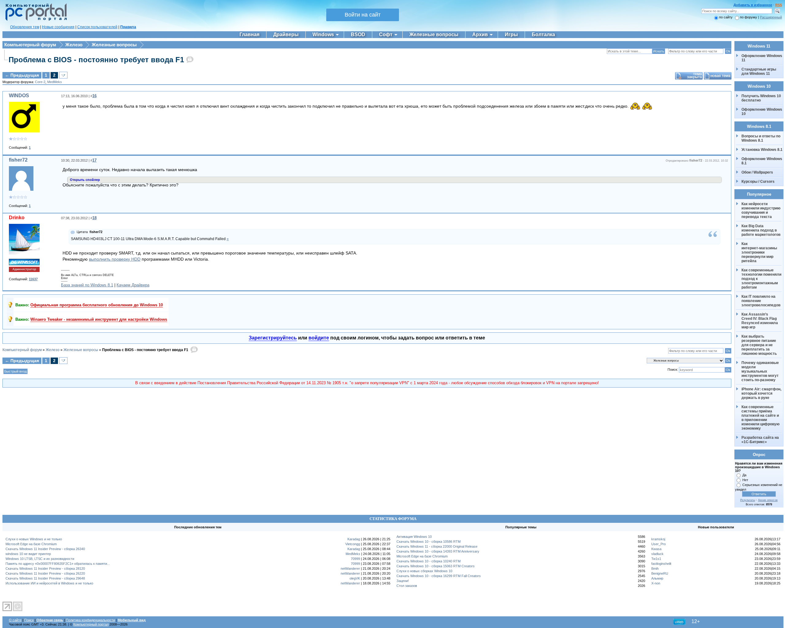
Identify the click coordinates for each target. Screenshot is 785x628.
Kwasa (656, 549)
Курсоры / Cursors (758, 181)
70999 (355, 559)
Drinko (17, 217)
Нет (745, 480)
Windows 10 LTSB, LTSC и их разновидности (40, 559)
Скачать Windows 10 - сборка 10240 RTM (428, 561)
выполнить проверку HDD (114, 259)
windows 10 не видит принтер (28, 554)
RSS (778, 5)
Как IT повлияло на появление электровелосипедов (760, 300)
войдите (318, 337)
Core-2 (40, 82)
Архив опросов (768, 500)
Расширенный (771, 17)
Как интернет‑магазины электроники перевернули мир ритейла (759, 252)
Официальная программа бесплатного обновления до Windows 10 (96, 305)
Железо (73, 44)
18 (94, 218)
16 (94, 96)
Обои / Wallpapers (757, 172)
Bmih (655, 568)
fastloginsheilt (661, 563)
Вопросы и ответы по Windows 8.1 (760, 138)
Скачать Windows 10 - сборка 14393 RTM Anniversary (437, 551)
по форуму (749, 17)
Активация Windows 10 (414, 536)
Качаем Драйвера (133, 285)
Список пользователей (97, 27)
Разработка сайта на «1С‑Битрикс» (760, 439)
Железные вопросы (114, 44)
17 (94, 160)
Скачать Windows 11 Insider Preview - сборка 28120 (45, 568)
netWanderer (350, 568)
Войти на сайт (363, 15)
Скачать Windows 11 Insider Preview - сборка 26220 (45, 573)
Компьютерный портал (91, 624)
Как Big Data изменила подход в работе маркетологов (760, 230)
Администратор (24, 269)
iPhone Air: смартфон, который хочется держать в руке (761, 393)
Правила (128, 27)
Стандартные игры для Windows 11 (758, 71)
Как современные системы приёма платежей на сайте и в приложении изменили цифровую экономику (760, 418)
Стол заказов (406, 586)
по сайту (726, 17)
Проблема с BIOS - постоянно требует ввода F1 (96, 60)
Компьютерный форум (30, 44)
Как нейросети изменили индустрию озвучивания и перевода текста (761, 210)
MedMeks (54, 82)
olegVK (355, 578)
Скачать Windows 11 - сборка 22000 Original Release (436, 546)
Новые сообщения (58, 27)
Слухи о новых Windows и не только (34, 539)
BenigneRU (659, 573)
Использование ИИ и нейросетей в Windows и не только (49, 583)
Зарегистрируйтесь (273, 337)
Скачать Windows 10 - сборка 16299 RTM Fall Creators (438, 576)
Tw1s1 (656, 559)
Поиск (29, 620)
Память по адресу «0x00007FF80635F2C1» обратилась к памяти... (58, 563)
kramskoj (658, 539)
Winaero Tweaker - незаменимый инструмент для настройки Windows (98, 319)
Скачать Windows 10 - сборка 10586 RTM (428, 541)
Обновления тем (24, 27)
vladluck (657, 554)
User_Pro (658, 544)
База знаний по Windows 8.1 (87, 285)
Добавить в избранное (752, 5)
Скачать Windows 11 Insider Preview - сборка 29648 (45, 578)
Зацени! (402, 581)
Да (744, 475)
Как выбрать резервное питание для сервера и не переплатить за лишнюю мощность (759, 345)
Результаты (747, 500)
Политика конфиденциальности (90, 620)
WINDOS (19, 95)
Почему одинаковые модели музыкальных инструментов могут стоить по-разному (760, 371)
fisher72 (18, 160)
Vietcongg (352, 544)
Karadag (353, 539)
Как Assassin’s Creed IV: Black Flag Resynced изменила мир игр (760, 320)
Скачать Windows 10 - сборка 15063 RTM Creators (435, 566)
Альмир (657, 578)
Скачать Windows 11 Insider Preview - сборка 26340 (45, 549)
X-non (655, 583)
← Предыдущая (22, 75)
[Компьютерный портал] (34, 20)
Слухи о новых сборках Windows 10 (424, 571)
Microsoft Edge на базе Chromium (31, 544)
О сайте (15, 620)
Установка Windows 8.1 (762, 149)
